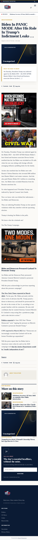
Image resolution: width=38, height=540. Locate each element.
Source (3, 357)
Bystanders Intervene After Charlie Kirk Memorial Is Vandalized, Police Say (24, 406)
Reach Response (22, 538)
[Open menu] (35, 7)
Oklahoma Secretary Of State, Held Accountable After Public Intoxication (23, 14)
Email (10, 86)
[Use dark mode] (35, 1)
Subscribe (20, 473)
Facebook (5, 86)
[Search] (31, 7)
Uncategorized (6, 19)
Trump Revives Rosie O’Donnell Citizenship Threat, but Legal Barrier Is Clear (18, 440)
